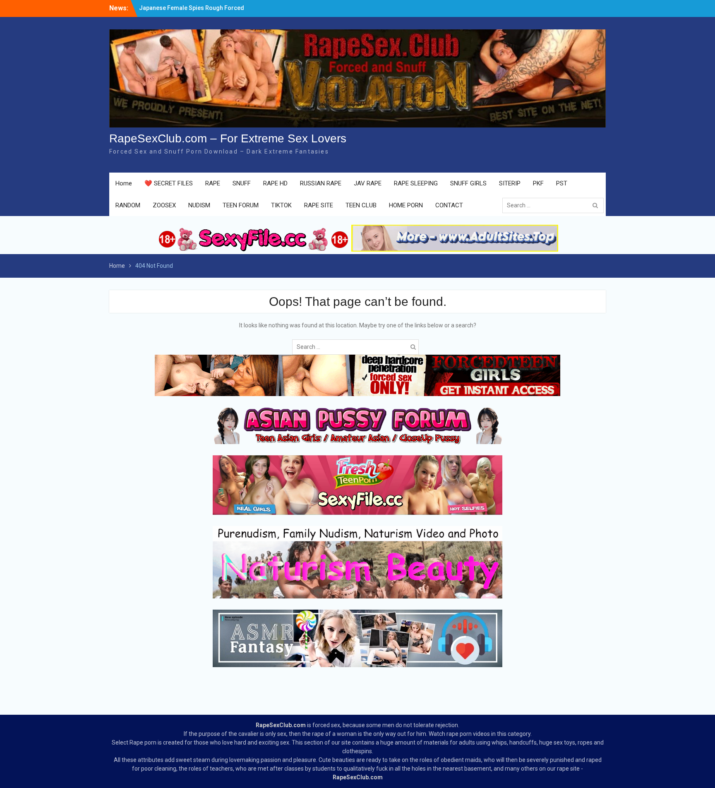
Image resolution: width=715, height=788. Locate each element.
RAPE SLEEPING (416, 183)
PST (561, 183)
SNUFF (242, 183)
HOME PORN (406, 205)
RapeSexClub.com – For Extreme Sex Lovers (227, 138)
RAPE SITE (318, 205)
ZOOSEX (164, 205)
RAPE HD (275, 183)
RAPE (212, 183)
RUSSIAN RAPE (320, 183)
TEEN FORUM (241, 205)
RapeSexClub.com (281, 725)
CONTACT (449, 205)
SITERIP (510, 183)
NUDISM (199, 205)
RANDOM (127, 205)
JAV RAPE (367, 183)
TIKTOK (281, 205)
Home (123, 183)
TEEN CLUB (361, 205)
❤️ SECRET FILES (168, 183)
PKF (538, 183)
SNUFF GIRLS (468, 183)
